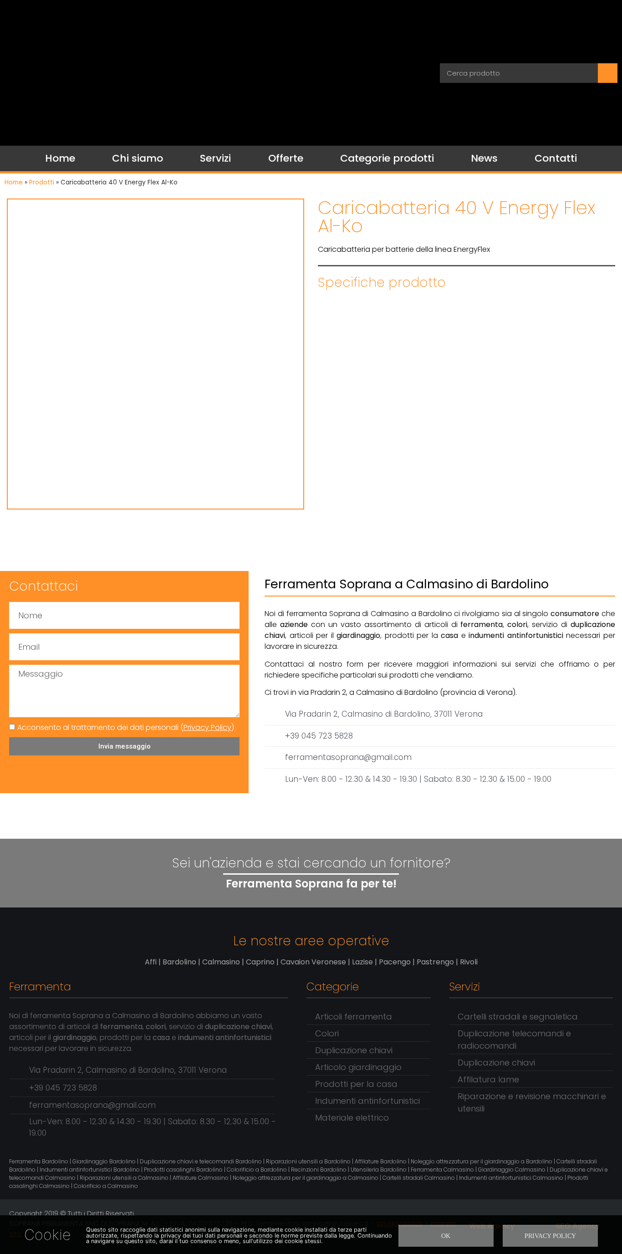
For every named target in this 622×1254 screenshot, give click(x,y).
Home (60, 158)
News (484, 158)
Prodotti (41, 182)
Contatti (556, 158)
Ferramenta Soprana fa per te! (311, 883)
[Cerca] (607, 73)
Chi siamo (137, 158)
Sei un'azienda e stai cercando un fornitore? (311, 863)
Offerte (285, 158)
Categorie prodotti (387, 158)
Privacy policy (550, 1235)
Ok (445, 1235)
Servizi (215, 158)
